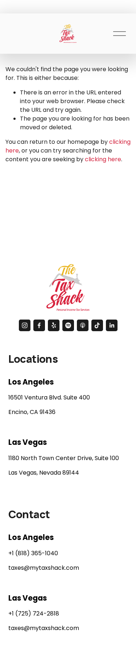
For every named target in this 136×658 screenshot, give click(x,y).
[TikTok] (97, 325)
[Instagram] (24, 325)
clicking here (103, 159)
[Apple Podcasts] (82, 325)
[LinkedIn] (112, 325)
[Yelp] (53, 325)
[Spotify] (68, 325)
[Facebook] (39, 325)
